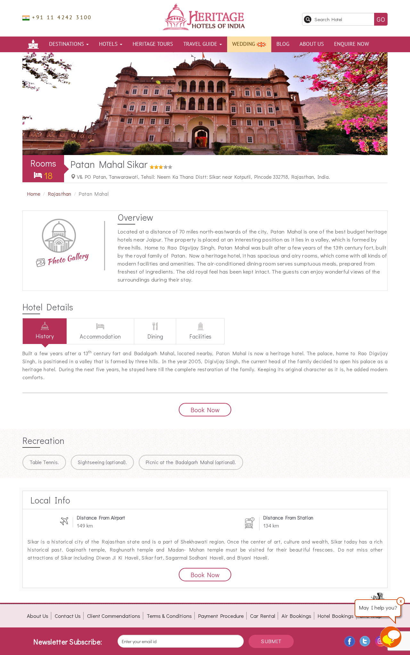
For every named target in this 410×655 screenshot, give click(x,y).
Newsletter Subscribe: (67, 641)
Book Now (205, 409)
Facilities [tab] (200, 336)
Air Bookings (296, 615)
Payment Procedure (221, 615)
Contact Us (68, 615)
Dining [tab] (155, 336)
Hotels (109, 44)
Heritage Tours (153, 44)
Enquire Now (351, 44)
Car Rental (262, 615)
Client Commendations (113, 615)
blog (282, 44)
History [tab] (45, 336)
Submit (271, 641)
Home (33, 193)
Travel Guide (201, 44)
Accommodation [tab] (100, 336)
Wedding (244, 44)
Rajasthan (59, 193)
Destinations (67, 44)
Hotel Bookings (336, 615)
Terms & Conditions (169, 615)
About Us (311, 44)
